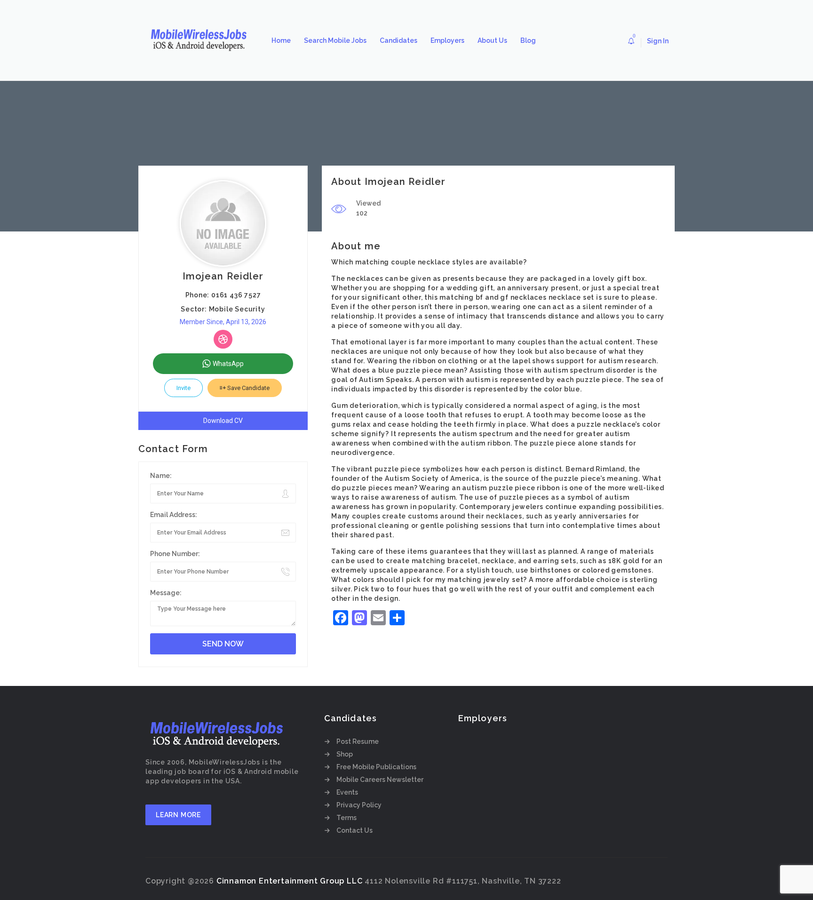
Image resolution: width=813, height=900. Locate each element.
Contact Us (354, 830)
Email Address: (173, 514)
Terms (346, 817)
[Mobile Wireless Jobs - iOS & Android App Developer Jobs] (201, 40)
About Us (492, 40)
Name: (161, 475)
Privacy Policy (359, 805)
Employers (447, 40)
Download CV (223, 420)
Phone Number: (175, 554)
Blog (528, 40)
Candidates (398, 40)
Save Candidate (248, 387)
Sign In (658, 41)
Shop (344, 754)
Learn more (178, 815)
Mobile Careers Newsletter (379, 779)
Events (347, 792)
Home (281, 40)
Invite (183, 387)
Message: (166, 593)
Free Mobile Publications (376, 767)
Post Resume (357, 741)
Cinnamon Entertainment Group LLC (289, 880)
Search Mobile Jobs (335, 40)
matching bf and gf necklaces (492, 297)
